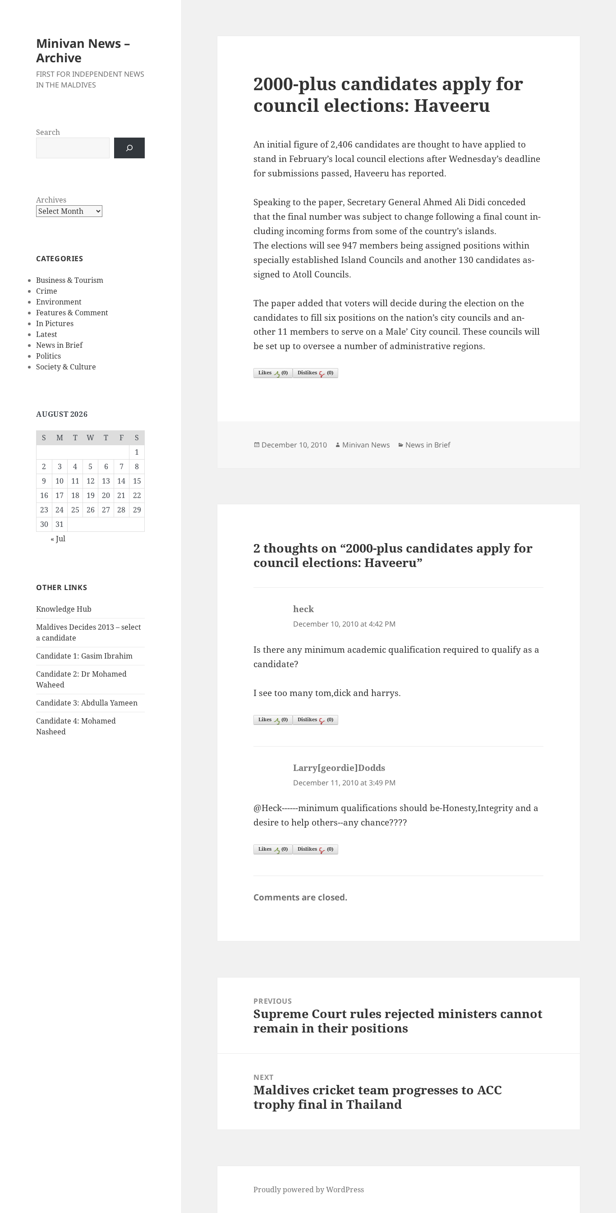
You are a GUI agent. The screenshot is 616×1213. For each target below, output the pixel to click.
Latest (46, 334)
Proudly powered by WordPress (308, 1190)
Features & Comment (72, 313)
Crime (46, 291)
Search (48, 132)
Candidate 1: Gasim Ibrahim (84, 656)
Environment (59, 302)
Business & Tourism (69, 280)
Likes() (273, 372)
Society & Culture (66, 367)
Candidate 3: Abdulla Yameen (87, 703)
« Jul (58, 539)
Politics (48, 356)
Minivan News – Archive (83, 50)
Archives (51, 200)
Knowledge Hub (64, 609)
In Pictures (55, 323)
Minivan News (366, 445)
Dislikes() (315, 372)
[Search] (129, 148)
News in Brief (59, 345)
